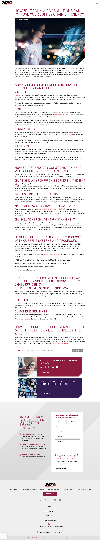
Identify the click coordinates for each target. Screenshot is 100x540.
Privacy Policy (47, 537)
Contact (49, 516)
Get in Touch (49, 494)
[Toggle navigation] (97, 2)
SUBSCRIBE (45, 372)
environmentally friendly (65, 134)
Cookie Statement (67, 537)
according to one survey (62, 114)
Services (49, 511)
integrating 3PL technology (52, 254)
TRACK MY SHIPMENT (46, 532)
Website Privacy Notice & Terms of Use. (65, 458)
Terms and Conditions (56, 537)
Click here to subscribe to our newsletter (50, 526)
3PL (16, 184)
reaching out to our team (60, 343)
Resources (46, 393)
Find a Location (50, 520)
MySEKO (59, 532)
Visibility (17, 95)
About (49, 507)
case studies (24, 319)
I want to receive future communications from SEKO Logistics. (67, 462)
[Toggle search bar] (91, 2)
